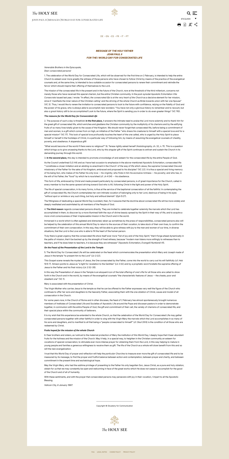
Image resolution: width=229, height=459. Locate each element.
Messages (54, 19)
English (187, 19)
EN (107, 36)
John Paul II (39, 19)
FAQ (92, 452)
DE (101, 36)
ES (112, 36)
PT (127, 36)
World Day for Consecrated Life (82, 19)
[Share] (196, 25)
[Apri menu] (194, 13)
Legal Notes (102, 452)
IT (122, 36)
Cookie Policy (115, 452)
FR (117, 36)
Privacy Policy (129, 452)
